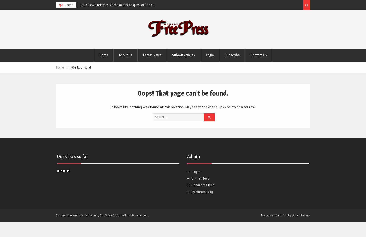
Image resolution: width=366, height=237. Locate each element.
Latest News (152, 55)
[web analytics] (63, 171)
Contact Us (258, 55)
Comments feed (203, 185)
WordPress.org (202, 192)
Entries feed (200, 178)
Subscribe (232, 55)
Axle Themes (301, 215)
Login (210, 55)
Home (103, 55)
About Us (125, 55)
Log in (195, 172)
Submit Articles (183, 55)
